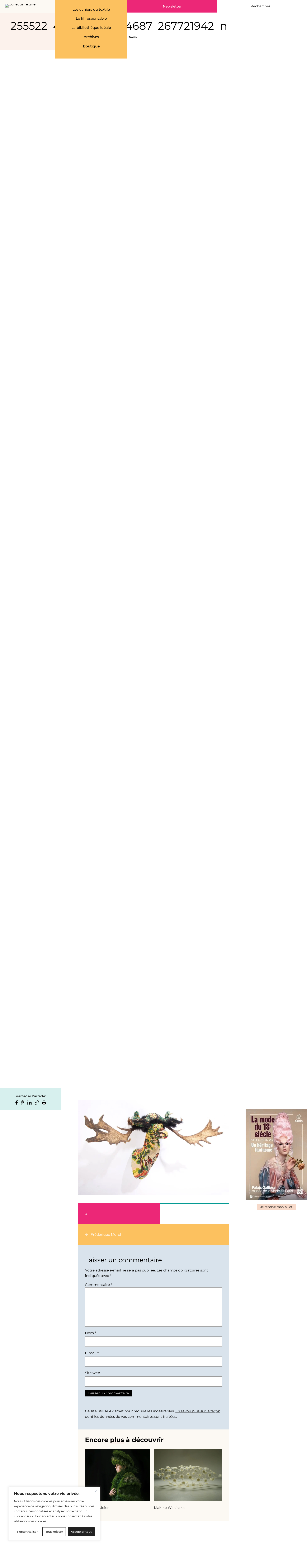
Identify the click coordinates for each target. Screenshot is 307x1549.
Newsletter (172, 6)
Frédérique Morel (106, 1234)
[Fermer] (95, 1491)
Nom (90, 1333)
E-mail (92, 1353)
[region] (54, 1514)
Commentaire (98, 1285)
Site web (92, 1373)
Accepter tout (81, 1532)
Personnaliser (27, 1532)
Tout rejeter (54, 1532)
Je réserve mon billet (276, 1207)
